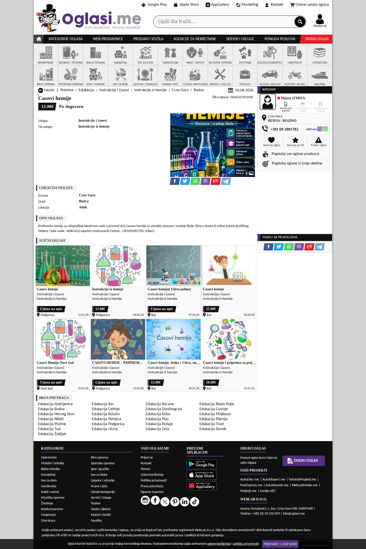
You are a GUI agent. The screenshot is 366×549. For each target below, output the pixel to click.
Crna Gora (180, 90)
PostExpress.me (251, 485)
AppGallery (220, 5)
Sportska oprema (103, 463)
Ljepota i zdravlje (103, 480)
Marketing (250, 5)
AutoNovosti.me (277, 485)
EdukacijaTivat (211, 424)
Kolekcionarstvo (52, 509)
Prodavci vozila (148, 39)
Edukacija (86, 90)
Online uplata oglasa (312, 5)
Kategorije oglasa (66, 39)
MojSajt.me (248, 491)
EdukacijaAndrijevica (55, 404)
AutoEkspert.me (273, 479)
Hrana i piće (99, 486)
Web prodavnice (108, 39)
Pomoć (145, 469)
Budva (199, 90)
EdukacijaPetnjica (106, 419)
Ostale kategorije (103, 492)
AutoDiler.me (249, 479)
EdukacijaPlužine (52, 424)
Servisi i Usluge (101, 498)
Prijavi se (147, 458)
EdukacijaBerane (160, 404)
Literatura (48, 521)
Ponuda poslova (280, 39)
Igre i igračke (100, 469)
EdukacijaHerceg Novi (56, 414)
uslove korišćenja (219, 544)
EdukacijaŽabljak (52, 434)
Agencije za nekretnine (195, 39)
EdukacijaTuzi (49, 429)
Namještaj (48, 475)
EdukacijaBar (103, 404)
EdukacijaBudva (51, 409)
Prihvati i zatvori (280, 544)
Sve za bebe (99, 475)
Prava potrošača (152, 486)
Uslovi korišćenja (152, 475)
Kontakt (277, 5)
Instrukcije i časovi (114, 90)
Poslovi (95, 503)
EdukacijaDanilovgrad (164, 409)
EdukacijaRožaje (159, 424)
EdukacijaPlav (157, 419)
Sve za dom (49, 480)
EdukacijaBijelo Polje (216, 404)
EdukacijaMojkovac (215, 414)
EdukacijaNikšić (51, 419)
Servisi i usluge (240, 39)
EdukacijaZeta (157, 429)
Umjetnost (48, 515)
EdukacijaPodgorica (108, 424)
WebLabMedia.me (304, 485)
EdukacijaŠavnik (212, 429)
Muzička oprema (52, 498)
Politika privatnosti (154, 480)
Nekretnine (49, 458)
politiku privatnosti (246, 544)
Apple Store (189, 5)
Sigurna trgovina (152, 492)
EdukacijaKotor (158, 414)
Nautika (96, 521)
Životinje (47, 503)
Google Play (157, 5)
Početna (67, 90)
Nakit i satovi (50, 492)
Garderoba (48, 486)
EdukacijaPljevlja (213, 419)
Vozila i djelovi (100, 509)
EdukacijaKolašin (106, 414)
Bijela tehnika (50, 469)
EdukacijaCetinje (106, 409)
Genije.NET (268, 491)
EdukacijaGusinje (213, 409)
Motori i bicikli (101, 515)
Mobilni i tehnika (52, 463)
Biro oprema (99, 458)
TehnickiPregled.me (302, 479)
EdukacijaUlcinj (105, 429)
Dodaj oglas (317, 39)
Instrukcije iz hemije (150, 90)
